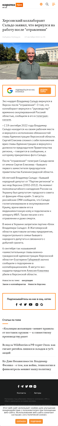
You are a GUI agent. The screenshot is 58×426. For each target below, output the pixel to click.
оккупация (27, 280)
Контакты (21, 393)
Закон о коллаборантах (14, 284)
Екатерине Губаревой (27, 259)
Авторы (37, 393)
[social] (16, 304)
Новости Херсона (36, 284)
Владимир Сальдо (27, 101)
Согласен (21, 421)
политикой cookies (37, 415)
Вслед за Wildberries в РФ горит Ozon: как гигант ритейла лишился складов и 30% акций (28, 349)
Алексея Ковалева (38, 270)
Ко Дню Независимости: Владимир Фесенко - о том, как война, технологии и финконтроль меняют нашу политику (28, 365)
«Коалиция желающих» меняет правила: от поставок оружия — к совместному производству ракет (28, 333)
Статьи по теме (11, 319)
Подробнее (36, 421)
